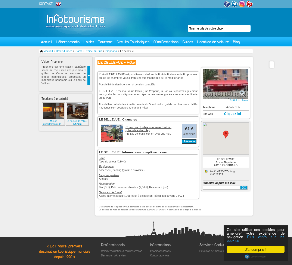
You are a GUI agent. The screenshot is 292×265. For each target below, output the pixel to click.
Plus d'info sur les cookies (256, 238)
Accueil (46, 42)
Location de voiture (213, 42)
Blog (236, 42)
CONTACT (46, 4)
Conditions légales (160, 251)
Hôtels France (64, 51)
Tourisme (105, 42)
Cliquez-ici (232, 114)
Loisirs (89, 42)
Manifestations (165, 42)
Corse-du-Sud (94, 51)
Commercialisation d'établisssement (121, 251)
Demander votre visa (113, 255)
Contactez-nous (159, 255)
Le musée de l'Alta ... (77, 122)
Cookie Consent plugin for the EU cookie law (255, 256)
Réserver (189, 141)
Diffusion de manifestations (215, 251)
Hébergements (68, 42)
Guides (188, 42)
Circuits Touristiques (133, 42)
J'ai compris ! (255, 249)
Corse (79, 51)
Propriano (111, 51)
